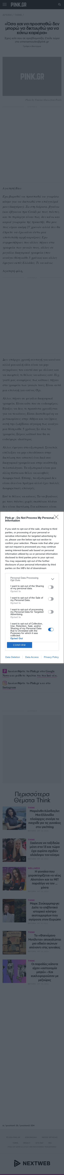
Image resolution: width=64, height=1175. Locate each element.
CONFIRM (19, 645)
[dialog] (32, 587)
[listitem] (32, 579)
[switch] (51, 587)
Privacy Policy (51, 657)
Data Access (32, 657)
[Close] (57, 518)
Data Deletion (12, 657)
